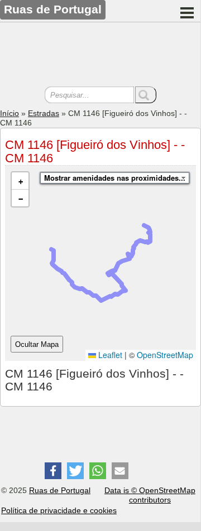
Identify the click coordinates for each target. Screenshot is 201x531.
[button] (20, 181)
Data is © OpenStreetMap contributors (149, 495)
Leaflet (109, 354)
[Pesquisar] (145, 94)
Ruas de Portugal (59, 490)
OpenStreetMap (165, 354)
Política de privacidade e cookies (59, 510)
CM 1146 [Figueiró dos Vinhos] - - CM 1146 (95, 151)
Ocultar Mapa (37, 344)
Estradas (43, 113)
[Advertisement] (100, 56)
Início (9, 113)
